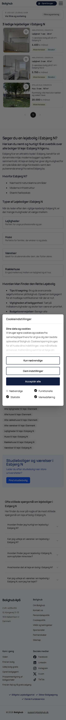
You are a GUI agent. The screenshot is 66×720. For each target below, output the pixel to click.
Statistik (15, 397)
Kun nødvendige (33, 360)
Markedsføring (47, 397)
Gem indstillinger (33, 371)
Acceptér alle (33, 381)
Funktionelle (46, 391)
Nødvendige (16, 391)
